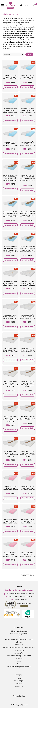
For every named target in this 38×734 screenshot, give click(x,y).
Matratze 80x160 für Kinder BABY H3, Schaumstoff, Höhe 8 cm (10, 110)
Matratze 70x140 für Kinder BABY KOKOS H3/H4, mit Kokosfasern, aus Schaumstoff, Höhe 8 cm (27, 179)
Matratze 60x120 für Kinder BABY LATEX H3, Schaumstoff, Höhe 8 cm (10, 316)
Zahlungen (19, 642)
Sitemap (19, 664)
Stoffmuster (19, 645)
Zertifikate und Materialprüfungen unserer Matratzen (19, 647)
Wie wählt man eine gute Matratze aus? (19, 666)
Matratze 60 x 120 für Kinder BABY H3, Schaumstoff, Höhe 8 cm (10, 77)
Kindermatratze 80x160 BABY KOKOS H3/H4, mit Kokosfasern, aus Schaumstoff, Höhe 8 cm (10, 214)
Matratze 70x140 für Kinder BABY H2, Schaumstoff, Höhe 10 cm (10, 554)
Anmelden (19, 683)
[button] (20, 5)
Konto (19, 678)
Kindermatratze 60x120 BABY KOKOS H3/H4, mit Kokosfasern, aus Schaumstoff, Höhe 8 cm (10, 178)
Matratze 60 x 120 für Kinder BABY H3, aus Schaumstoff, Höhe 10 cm (27, 110)
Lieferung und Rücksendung (19, 631)
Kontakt (19, 661)
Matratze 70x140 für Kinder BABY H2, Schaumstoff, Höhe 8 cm (27, 488)
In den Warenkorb (10, 87)
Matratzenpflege (19, 653)
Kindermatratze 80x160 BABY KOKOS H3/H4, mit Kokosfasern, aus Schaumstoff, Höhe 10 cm (27, 249)
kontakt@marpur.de (21, 599)
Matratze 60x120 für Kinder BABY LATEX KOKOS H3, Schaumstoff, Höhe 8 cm (10, 419)
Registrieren (19, 686)
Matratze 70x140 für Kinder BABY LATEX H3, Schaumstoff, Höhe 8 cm (27, 283)
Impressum (19, 658)
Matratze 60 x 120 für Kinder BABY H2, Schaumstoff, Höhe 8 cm (10, 488)
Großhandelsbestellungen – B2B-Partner (19, 656)
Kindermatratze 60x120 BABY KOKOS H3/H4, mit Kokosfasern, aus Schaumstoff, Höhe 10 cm (27, 214)
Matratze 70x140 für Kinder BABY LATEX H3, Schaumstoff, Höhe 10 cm (10, 350)
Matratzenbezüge (19, 650)
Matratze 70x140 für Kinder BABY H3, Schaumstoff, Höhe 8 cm (27, 77)
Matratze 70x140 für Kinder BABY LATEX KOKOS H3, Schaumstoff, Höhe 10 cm (10, 454)
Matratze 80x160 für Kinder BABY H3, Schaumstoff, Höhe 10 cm (27, 143)
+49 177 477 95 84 (14, 596)
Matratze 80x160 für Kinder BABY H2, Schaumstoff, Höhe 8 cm (10, 521)
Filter (29, 54)
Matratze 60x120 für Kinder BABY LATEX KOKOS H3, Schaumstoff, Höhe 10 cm (27, 454)
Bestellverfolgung (19, 681)
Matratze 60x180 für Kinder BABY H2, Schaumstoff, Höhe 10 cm (27, 554)
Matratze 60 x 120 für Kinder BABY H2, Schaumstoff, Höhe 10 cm (27, 521)
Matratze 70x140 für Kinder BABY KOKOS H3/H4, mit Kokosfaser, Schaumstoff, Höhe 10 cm (10, 249)
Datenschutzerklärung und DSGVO (19, 634)
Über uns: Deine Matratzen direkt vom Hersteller (19, 639)
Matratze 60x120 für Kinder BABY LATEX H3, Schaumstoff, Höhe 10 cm (27, 350)
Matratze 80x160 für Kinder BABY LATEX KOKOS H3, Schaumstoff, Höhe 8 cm (10, 384)
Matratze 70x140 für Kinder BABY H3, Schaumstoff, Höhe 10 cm (10, 143)
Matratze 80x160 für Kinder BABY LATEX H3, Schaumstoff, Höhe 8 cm (10, 283)
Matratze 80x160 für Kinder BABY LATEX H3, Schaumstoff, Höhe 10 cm (27, 316)
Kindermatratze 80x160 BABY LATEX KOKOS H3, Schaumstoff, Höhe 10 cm (27, 418)
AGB (19, 636)
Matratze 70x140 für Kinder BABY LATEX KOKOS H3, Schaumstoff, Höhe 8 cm (27, 384)
